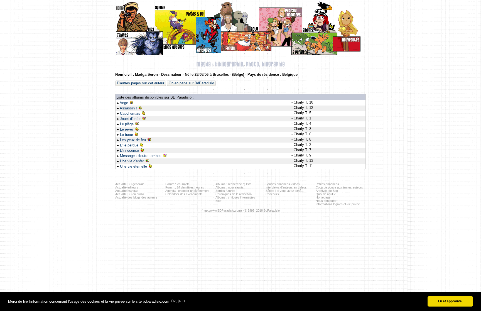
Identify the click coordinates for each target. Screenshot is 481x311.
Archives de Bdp (327, 190)
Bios (218, 200)
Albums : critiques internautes (235, 197)
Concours (272, 194)
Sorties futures (225, 190)
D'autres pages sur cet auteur (140, 83)
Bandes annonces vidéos (283, 184)
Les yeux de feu (133, 140)
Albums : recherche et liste (233, 184)
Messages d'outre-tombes (140, 156)
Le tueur (126, 135)
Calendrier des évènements (184, 194)
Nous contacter (326, 200)
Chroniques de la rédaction (233, 194)
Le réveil (127, 129)
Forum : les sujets (177, 184)
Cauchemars (130, 113)
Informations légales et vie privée (338, 204)
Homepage (323, 197)
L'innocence (129, 150)
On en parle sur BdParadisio (191, 83)
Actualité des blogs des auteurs (136, 197)
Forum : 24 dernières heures (184, 187)
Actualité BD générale (129, 184)
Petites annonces (327, 184)
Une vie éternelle (133, 166)
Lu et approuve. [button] (450, 301)
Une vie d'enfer (132, 161)
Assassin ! (128, 108)
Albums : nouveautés (229, 187)
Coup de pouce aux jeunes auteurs (339, 187)
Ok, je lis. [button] (178, 301)
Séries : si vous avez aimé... (285, 190)
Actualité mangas (126, 190)
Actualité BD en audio (129, 194)
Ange (124, 103)
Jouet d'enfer (130, 119)
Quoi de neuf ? (325, 194)
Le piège (127, 124)
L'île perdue (129, 145)
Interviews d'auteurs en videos (286, 187)
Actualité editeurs (126, 187)
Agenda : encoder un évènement (187, 190)
